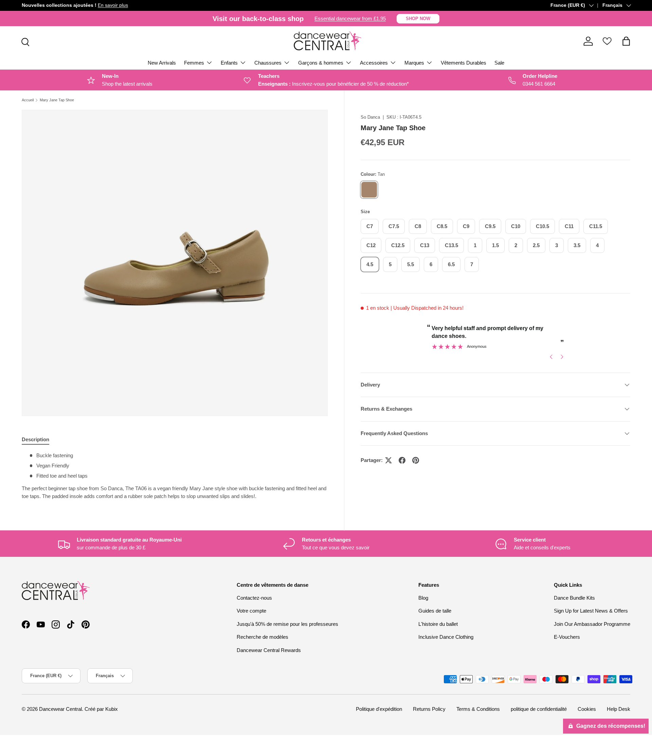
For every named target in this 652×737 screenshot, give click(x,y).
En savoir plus (113, 5)
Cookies (587, 709)
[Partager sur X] (388, 460)
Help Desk (618, 709)
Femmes (194, 63)
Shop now (418, 18)
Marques (414, 63)
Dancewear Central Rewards (269, 650)
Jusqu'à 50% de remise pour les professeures (287, 624)
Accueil (28, 100)
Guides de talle (434, 611)
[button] (626, 41)
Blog (423, 598)
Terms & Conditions (478, 709)
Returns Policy (429, 709)
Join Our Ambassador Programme (592, 624)
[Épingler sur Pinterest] (415, 460)
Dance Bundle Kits (574, 598)
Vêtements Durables (463, 63)
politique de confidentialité (539, 709)
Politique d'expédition (379, 709)
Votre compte (251, 611)
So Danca (370, 117)
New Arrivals (162, 63)
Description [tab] (35, 439)
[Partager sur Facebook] (402, 460)
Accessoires (374, 63)
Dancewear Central (60, 709)
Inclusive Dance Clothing (445, 637)
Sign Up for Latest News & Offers (591, 611)
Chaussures (268, 63)
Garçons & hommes (320, 63)
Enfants (229, 63)
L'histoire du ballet (438, 624)
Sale (499, 63)
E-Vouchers (567, 637)
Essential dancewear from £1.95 (350, 18)
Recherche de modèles (262, 637)
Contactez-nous (254, 598)
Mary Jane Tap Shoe (57, 100)
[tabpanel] (175, 476)
